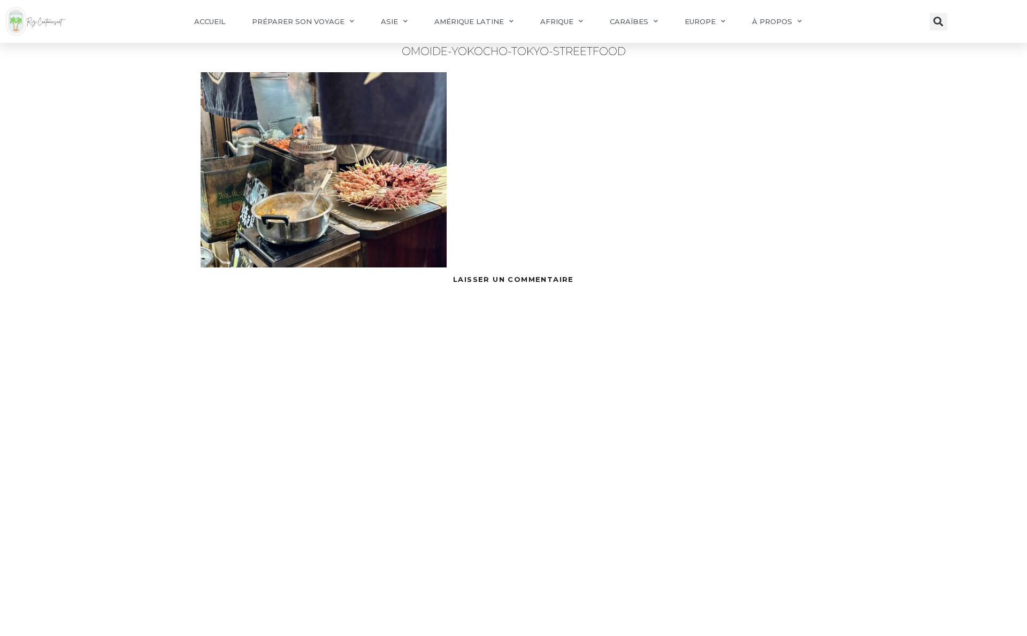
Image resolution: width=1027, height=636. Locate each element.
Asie (389, 21)
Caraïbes (629, 21)
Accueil (209, 21)
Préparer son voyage (298, 21)
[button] (938, 21)
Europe (700, 21)
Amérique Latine (469, 21)
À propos (772, 21)
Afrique (556, 21)
